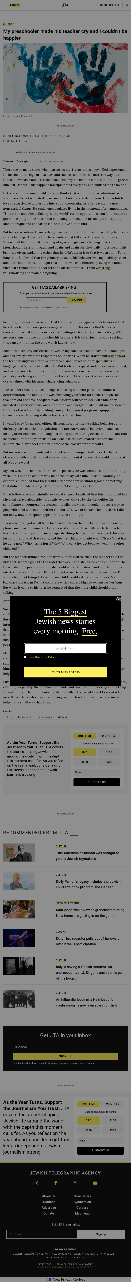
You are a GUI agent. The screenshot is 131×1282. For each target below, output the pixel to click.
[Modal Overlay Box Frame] (65, 641)
